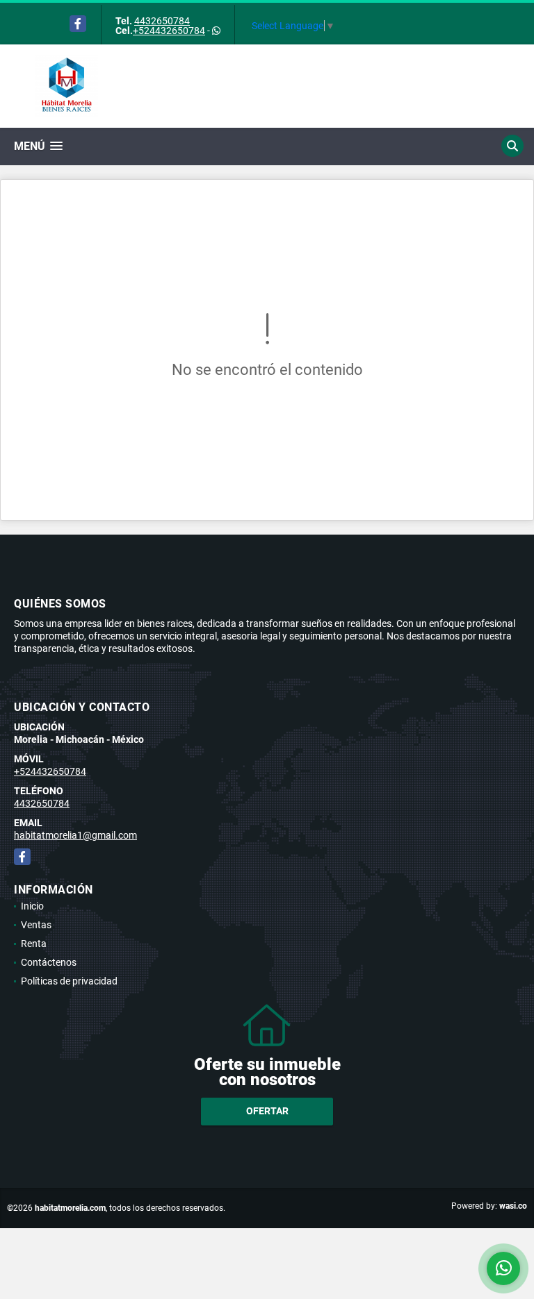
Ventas (36, 924)
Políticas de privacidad (69, 981)
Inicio (32, 906)
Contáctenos (48, 962)
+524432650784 (169, 30)
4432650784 (162, 20)
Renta (34, 943)
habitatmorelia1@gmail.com (75, 835)
